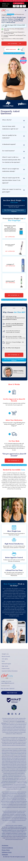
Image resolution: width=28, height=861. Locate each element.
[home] (5, 10)
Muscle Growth (6, 656)
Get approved (10, 236)
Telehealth (5, 854)
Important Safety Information (10, 671)
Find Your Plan (12, 692)
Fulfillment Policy (7, 852)
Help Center (5, 666)
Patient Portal (5, 668)
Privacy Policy (6, 850)
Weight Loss (5, 654)
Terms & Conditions (7, 847)
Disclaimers (5, 845)
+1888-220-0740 (6, 681)
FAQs (3, 661)
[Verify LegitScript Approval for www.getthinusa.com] (14, 707)
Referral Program (6, 663)
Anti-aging (5, 659)
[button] (25, 10)
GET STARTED (18, 3)
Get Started (12, 43)
